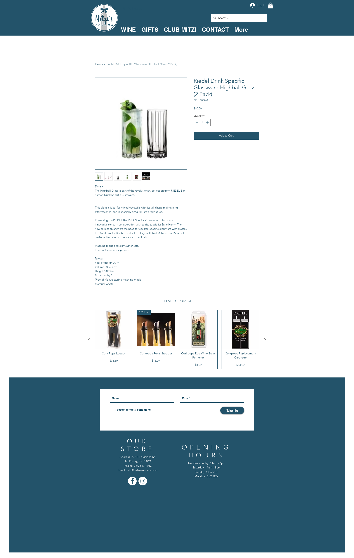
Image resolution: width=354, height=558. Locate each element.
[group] (177, 340)
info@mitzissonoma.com (142, 470)
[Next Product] (265, 339)
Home (99, 64)
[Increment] (207, 122)
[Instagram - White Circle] (142, 481)
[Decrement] (196, 122)
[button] (270, 5)
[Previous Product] (89, 339)
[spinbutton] (202, 122)
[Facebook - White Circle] (132, 481)
